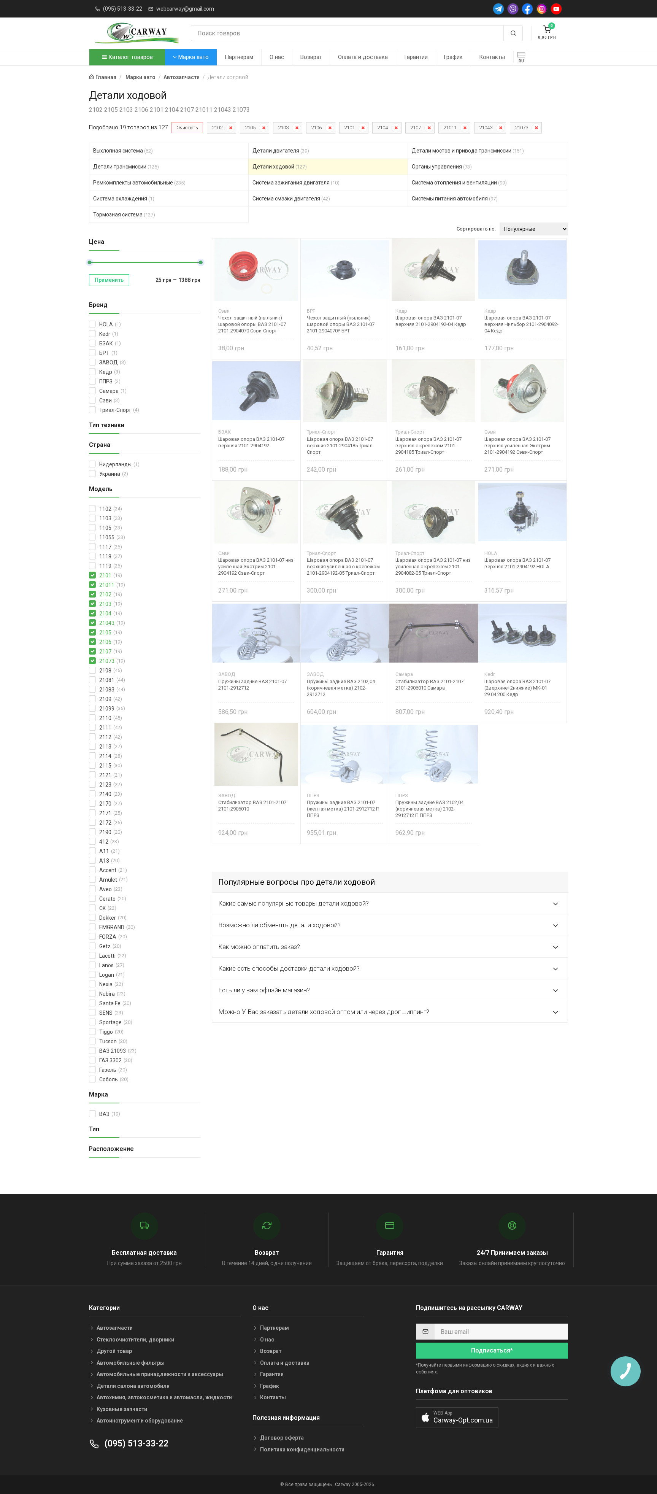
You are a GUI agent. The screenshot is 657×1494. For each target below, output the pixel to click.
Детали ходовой (279, 167)
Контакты (492, 57)
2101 (349, 127)
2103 (283, 127)
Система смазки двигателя (291, 198)
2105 (250, 127)
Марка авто (193, 57)
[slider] (89, 262)
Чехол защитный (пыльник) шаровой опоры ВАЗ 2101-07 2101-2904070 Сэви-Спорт (252, 324)
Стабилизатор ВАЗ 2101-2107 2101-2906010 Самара (429, 685)
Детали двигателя (280, 151)
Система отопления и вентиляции (459, 183)
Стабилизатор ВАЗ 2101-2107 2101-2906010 (252, 805)
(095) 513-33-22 (122, 9)
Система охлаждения (123, 198)
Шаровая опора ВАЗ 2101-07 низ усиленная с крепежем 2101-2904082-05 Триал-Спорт (433, 566)
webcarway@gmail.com (185, 9)
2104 (382, 127)
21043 (485, 127)
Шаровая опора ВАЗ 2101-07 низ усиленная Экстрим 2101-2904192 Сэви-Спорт (256, 566)
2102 (217, 127)
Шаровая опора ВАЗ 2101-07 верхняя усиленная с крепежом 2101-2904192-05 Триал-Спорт (343, 566)
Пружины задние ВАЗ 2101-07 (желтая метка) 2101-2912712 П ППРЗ (343, 808)
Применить (109, 280)
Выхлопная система (123, 151)
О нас (277, 57)
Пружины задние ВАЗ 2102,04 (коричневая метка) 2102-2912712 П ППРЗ (429, 808)
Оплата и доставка (363, 57)
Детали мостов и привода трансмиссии (468, 151)
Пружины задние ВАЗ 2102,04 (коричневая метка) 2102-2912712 (341, 688)
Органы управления (442, 167)
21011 (450, 127)
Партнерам (239, 57)
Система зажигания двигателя (296, 183)
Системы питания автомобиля (455, 198)
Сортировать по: (476, 229)
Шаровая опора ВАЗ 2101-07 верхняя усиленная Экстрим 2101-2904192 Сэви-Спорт (517, 445)
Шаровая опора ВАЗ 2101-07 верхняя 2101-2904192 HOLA (517, 563)
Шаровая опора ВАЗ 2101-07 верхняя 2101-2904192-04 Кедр (430, 321)
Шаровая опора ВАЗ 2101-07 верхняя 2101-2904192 (251, 442)
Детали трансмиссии (126, 167)
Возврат (311, 57)
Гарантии (416, 57)
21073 (521, 127)
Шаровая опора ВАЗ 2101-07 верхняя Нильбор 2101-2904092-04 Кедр (521, 324)
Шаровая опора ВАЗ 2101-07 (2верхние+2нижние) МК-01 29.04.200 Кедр (517, 688)
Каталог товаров (130, 57)
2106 (316, 127)
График (453, 57)
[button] (457, 1417)
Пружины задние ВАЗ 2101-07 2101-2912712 (252, 685)
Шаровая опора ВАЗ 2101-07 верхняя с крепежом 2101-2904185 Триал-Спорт (428, 445)
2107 (415, 127)
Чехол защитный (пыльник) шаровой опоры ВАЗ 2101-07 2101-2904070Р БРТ (341, 324)
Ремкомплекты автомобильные (139, 183)
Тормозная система (124, 214)
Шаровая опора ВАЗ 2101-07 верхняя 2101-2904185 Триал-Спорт (340, 445)
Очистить (187, 127)
